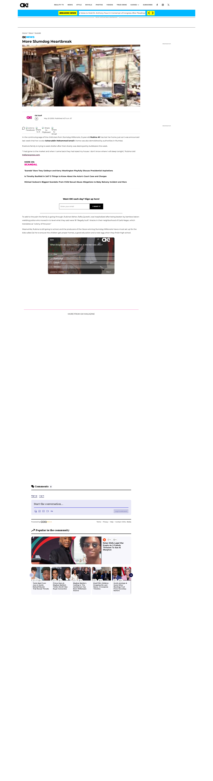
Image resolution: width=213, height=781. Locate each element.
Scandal (38, 33)
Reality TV (59, 5)
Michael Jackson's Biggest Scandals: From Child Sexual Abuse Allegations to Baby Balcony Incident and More (75, 182)
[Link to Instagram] (163, 4)
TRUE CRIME (122, 5)
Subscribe (147, 5)
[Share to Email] (54, 128)
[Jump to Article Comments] (23, 128)
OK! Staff (38, 116)
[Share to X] (38, 128)
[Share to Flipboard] (46, 128)
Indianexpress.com (31, 155)
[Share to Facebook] (30, 128)
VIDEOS (109, 5)
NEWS (70, 5)
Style (79, 5)
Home (24, 33)
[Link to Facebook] (157, 4)
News (31, 33)
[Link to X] (168, 4)
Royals (88, 5)
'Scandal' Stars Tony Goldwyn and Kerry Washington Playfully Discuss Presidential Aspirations (68, 171)
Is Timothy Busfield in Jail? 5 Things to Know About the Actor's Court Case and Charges (65, 176)
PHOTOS (99, 5)
